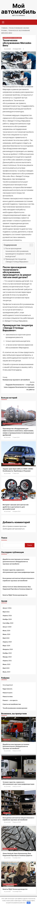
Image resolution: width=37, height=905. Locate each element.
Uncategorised (8, 685)
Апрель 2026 (7, 615)
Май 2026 (6, 612)
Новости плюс (8, 696)
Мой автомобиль (18, 8)
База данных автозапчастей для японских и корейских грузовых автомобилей (18, 579)
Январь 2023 (7, 657)
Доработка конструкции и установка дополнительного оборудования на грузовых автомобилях (16, 561)
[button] (30, 245)
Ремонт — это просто (10, 700)
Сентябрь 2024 (8, 623)
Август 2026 (7, 608)
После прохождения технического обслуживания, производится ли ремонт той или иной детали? (18, 252)
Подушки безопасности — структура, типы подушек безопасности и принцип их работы (19, 385)
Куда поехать (7, 689)
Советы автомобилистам (12, 704)
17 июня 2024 (16, 437)
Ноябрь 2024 (7, 619)
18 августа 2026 (17, 750)
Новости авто (7, 692)
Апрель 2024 (7, 642)
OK (29, 902)
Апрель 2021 (7, 660)
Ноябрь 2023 (7, 653)
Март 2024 (6, 645)
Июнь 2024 (6, 634)
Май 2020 (6, 668)
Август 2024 (7, 627)
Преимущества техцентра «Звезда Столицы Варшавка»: (17, 260)
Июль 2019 (6, 672)
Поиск (4, 538)
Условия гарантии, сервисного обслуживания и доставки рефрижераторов (18, 571)
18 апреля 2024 (16, 511)
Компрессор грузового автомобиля (16, 378)
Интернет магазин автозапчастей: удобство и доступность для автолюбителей (16, 507)
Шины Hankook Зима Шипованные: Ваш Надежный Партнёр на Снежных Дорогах (17, 588)
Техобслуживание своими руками (12, 38)
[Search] (34, 22)
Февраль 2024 (8, 649)
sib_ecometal (7, 49)
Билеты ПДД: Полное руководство (15, 595)
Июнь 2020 (6, 664)
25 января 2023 (17, 49)
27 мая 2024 (16, 473)
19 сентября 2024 (17, 891)
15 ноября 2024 (16, 857)
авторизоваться (18, 529)
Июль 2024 (6, 630)
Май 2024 (6, 638)
